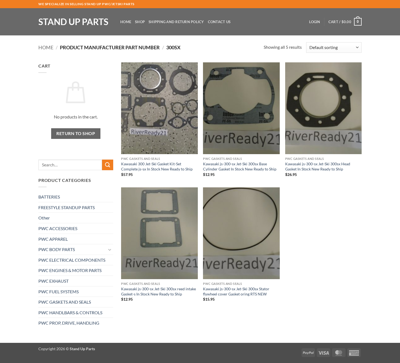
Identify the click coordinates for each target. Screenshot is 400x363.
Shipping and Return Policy (176, 22)
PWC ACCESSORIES (57, 228)
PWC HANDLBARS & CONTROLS (70, 312)
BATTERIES (49, 196)
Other (44, 217)
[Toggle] (110, 249)
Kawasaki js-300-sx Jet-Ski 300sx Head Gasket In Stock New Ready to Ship (317, 166)
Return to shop (75, 133)
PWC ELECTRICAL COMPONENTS (71, 260)
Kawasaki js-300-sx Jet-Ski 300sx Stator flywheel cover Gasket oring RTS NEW (236, 291)
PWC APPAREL (53, 239)
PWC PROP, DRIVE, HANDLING (68, 322)
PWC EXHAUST (53, 280)
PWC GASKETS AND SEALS (64, 301)
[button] (314, 21)
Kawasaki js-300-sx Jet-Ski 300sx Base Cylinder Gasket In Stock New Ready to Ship (239, 166)
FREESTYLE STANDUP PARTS (66, 207)
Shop (140, 22)
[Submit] (107, 165)
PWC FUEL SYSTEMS (58, 291)
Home (125, 22)
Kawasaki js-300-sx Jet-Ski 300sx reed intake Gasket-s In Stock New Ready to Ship (158, 291)
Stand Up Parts (73, 21)
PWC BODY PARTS (56, 249)
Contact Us (219, 22)
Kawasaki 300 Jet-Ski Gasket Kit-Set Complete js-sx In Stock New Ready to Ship (157, 166)
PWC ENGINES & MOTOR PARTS (69, 270)
